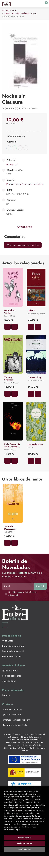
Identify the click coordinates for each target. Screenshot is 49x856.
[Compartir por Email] (20, 147)
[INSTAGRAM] (5, 625)
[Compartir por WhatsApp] (14, 147)
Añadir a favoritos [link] (16, 136)
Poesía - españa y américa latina (20, 13)
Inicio (5, 11)
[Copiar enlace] (26, 147)
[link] (14, 327)
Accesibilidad (8, 681)
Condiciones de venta (13, 646)
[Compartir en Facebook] (8, 147)
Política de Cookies (11, 656)
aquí (18, 830)
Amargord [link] (11, 164)
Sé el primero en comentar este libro (23, 245)
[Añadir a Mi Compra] (7, 327)
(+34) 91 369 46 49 (12, 714)
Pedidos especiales (11, 676)
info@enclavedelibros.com (16, 720)
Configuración (24, 849)
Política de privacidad (13, 651)
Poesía (13, 11)
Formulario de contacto (15, 725)
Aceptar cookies (24, 837)
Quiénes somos (10, 670)
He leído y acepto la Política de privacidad (22, 593)
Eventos (6, 695)
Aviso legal (7, 641)
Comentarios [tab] (24, 227)
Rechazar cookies (24, 843)
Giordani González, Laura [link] (19, 108)
